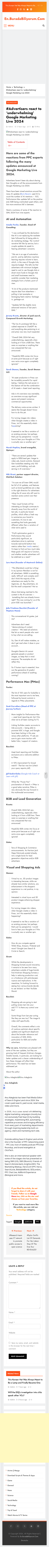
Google (18, 1221)
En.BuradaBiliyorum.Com (24, 18)
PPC (37, 1221)
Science (10, 1495)
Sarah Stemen (12, 369)
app (13, 425)
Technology (12, 102)
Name (12, 1312)
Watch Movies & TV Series (17, 1515)
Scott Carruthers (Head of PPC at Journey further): (21, 707)
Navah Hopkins (13, 447)
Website (12, 1332)
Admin (10, 126)
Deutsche (24, 1540)
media (29, 546)
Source (9, 1215)
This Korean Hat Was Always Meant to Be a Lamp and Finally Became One (25, 1381)
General (10, 1485)
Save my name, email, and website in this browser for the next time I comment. (23, 1346)
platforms (28, 1221)
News (9, 1490)
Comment (13, 1282)
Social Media (12, 1500)
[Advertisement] (24, 56)
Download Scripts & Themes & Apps (21, 1475)
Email (12, 1322)
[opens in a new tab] (4, 1085)
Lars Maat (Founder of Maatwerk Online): (24, 562)
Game (9, 1480)
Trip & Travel (12, 1510)
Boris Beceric (26, 194)
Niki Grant (10, 474)
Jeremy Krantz (12, 315)
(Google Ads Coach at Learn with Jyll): (22, 775)
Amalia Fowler (12, 224)
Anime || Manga (13, 1470)
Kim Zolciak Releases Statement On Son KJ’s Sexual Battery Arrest (21, 5)
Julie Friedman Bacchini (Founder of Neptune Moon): (22, 609)
